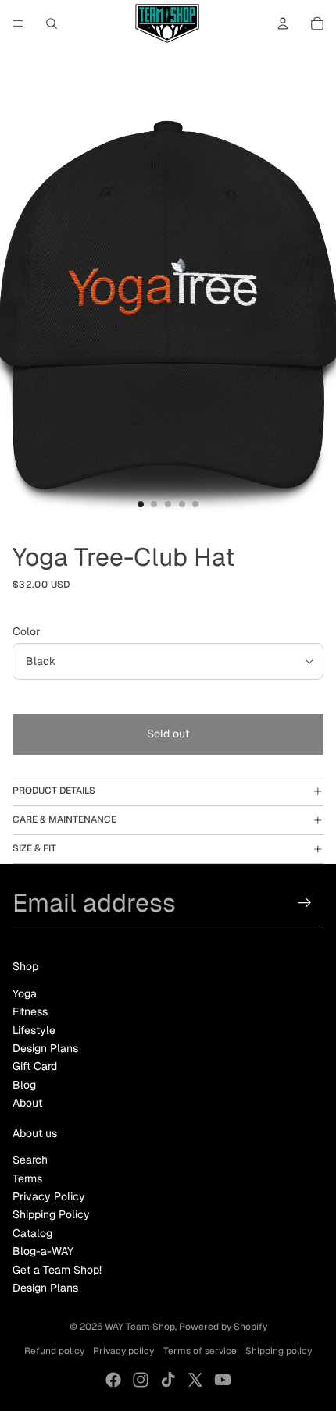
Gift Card (35, 1066)
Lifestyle (34, 1030)
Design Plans (45, 1048)
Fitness (30, 1011)
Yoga (25, 993)
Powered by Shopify (223, 1326)
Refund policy (54, 1351)
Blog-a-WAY (43, 1251)
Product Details (54, 790)
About (27, 1103)
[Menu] (18, 23)
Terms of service (200, 1351)
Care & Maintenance (64, 819)
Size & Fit (34, 848)
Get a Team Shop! (57, 1270)
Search (30, 1160)
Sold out (168, 734)
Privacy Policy (49, 1196)
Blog (24, 1085)
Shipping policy (278, 1351)
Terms (27, 1178)
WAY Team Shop (140, 1326)
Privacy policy (123, 1351)
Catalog (32, 1233)
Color (26, 631)
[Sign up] (305, 902)
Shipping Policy (51, 1214)
